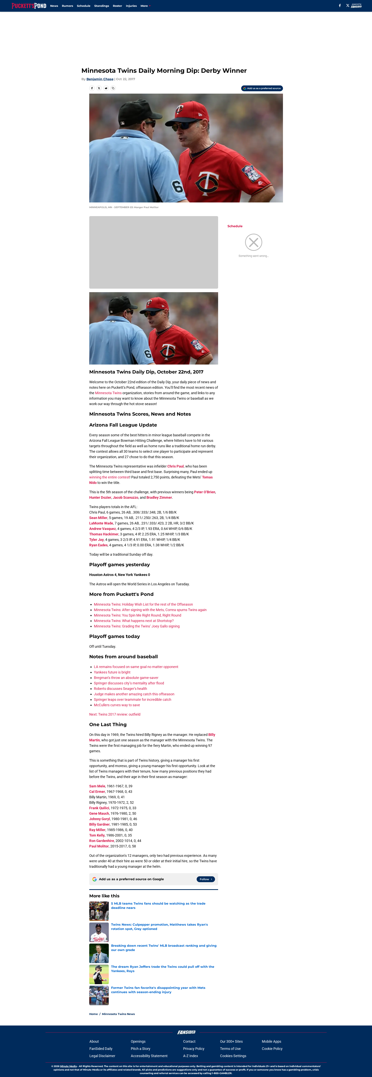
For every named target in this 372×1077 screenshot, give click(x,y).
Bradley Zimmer (159, 497)
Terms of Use (230, 1049)
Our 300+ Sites (231, 1041)
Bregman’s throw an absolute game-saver (126, 678)
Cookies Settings (233, 1056)
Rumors (67, 6)
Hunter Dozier (100, 497)
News (54, 6)
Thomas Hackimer (104, 534)
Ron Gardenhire (101, 841)
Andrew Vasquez (102, 529)
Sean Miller (98, 518)
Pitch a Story (140, 1049)
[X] (347, 5)
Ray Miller (97, 830)
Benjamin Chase (100, 79)
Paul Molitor (99, 846)
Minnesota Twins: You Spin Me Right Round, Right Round (137, 615)
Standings (101, 6)
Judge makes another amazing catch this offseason (134, 694)
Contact (189, 1041)
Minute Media (68, 1066)
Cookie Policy (272, 1049)
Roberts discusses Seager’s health (120, 689)
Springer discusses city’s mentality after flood (129, 683)
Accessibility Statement (149, 1056)
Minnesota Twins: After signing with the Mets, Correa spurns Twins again (150, 610)
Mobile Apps (271, 1041)
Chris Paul (175, 466)
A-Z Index (190, 1056)
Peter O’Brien (204, 492)
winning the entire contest (109, 477)
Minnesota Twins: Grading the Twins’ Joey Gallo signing (137, 626)
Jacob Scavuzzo (125, 497)
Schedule (83, 6)
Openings (138, 1041)
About (94, 1041)
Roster (117, 6)
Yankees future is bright (112, 672)
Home (93, 1014)
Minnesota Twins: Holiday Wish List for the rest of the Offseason (143, 604)
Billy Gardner (99, 824)
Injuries (131, 6)
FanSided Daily (100, 1049)
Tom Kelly (97, 835)
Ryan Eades (98, 545)
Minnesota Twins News (118, 1014)
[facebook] (340, 5)
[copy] (113, 88)
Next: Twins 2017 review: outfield (114, 714)
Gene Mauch (99, 813)
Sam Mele (97, 786)
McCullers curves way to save (117, 705)
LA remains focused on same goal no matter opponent (136, 667)
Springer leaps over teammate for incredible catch (132, 699)
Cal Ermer (97, 792)
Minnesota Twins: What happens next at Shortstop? (134, 621)
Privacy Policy (193, 1049)
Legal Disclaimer (102, 1056)
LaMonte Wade (101, 523)
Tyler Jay (96, 540)
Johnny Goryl (99, 819)
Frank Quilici (99, 808)
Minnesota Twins (108, 393)
